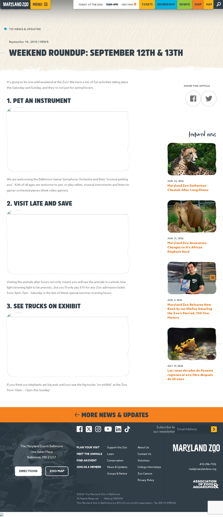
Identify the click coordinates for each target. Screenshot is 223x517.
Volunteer (144, 460)
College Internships (149, 467)
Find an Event (87, 460)
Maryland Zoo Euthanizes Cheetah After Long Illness (187, 187)
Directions (128, 4)
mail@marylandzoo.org (202, 469)
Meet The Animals (89, 454)
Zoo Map (57, 471)
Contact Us (144, 454)
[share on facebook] (193, 100)
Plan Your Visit (88, 447)
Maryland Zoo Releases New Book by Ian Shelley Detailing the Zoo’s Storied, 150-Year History (189, 311)
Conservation (115, 460)
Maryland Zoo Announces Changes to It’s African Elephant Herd (186, 247)
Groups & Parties (117, 473)
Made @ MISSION (113, 498)
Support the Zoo (117, 447)
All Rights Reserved (87, 498)
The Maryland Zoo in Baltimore (41, 446)
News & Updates (117, 467)
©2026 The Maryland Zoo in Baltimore (98, 494)
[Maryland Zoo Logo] (198, 448)
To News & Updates (24, 29)
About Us (143, 447)
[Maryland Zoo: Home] (14, 5)
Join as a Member (89, 467)
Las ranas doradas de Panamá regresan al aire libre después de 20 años (190, 374)
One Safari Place (41, 452)
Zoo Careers (145, 473)
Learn (110, 454)
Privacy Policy (146, 480)
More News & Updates (114, 414)
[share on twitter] (208, 99)
